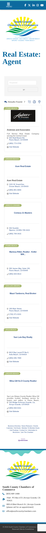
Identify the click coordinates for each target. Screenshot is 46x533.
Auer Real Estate (14, 180)
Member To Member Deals (30, 428)
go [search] (24, 89)
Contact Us (23, 430)
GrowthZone (29, 529)
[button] (5, 102)
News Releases (27, 426)
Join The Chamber (27, 432)
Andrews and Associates (18, 130)
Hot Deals (17, 428)
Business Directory (14, 426)
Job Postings (14, 430)
